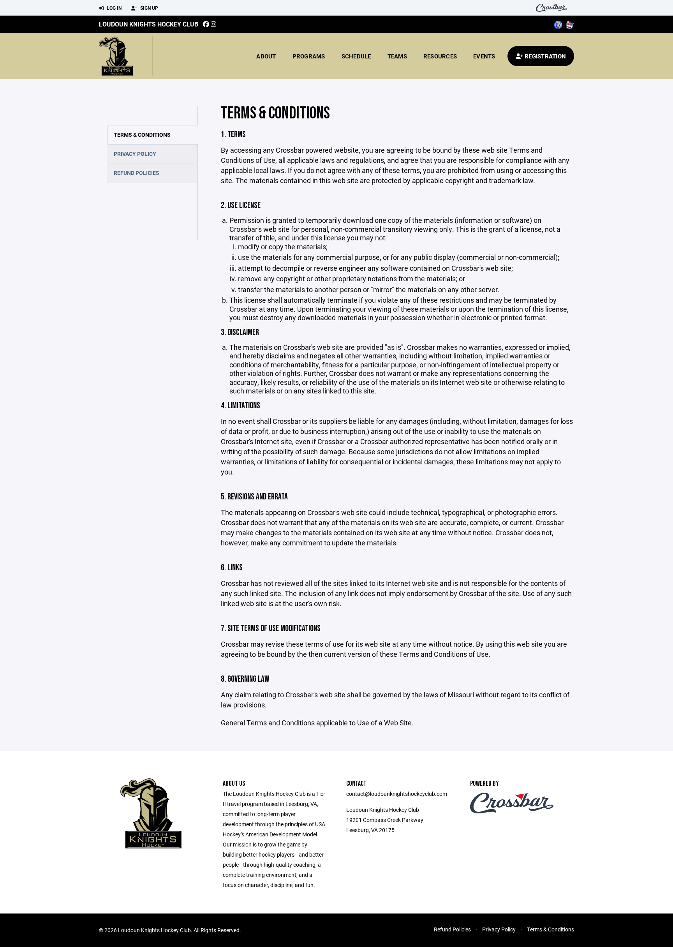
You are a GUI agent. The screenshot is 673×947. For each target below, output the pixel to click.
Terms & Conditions (142, 134)
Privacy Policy (135, 153)
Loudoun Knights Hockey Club (148, 24)
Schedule (356, 56)
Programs (308, 56)
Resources (440, 56)
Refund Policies (136, 172)
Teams (397, 56)
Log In (114, 8)
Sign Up (148, 8)
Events (484, 56)
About (266, 56)
